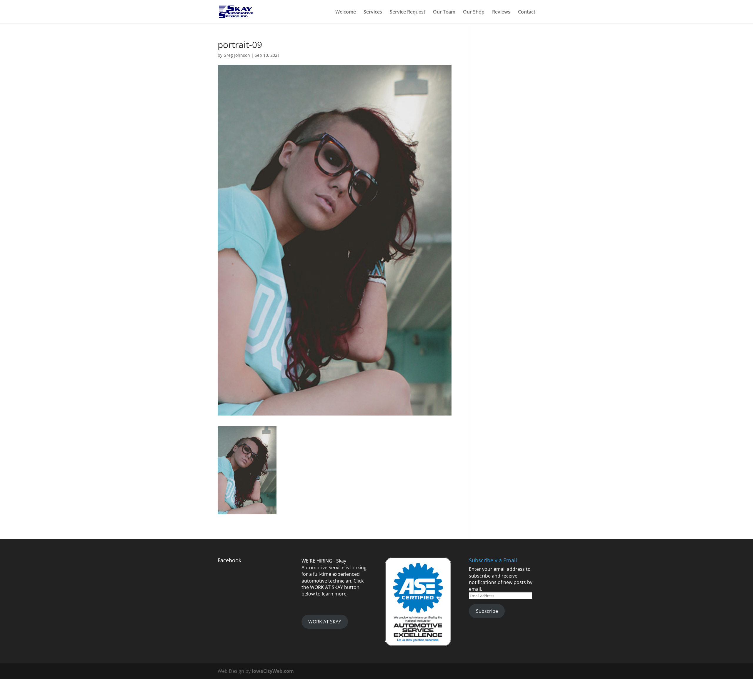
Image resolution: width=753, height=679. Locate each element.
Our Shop (473, 12)
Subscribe (487, 611)
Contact (526, 12)
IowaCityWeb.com (273, 671)
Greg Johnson (237, 55)
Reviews (501, 12)
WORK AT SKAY (324, 621)
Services (373, 12)
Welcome (345, 12)
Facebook (229, 560)
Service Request (407, 12)
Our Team (444, 12)
